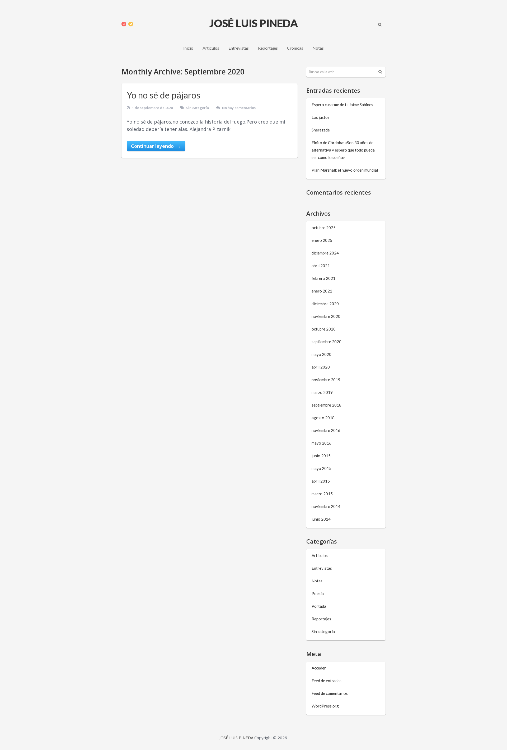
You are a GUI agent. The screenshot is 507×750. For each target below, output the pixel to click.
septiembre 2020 (326, 341)
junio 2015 (321, 455)
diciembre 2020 (325, 303)
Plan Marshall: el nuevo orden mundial (345, 170)
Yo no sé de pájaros (163, 94)
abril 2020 (321, 367)
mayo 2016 (321, 443)
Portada (319, 606)
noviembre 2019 (326, 379)
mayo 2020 (321, 354)
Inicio (188, 47)
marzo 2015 (322, 493)
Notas (318, 47)
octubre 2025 (324, 227)
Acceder (319, 668)
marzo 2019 (322, 392)
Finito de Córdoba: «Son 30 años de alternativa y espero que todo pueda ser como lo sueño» (343, 150)
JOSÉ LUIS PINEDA (253, 23)
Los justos (321, 117)
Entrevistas (238, 47)
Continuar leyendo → (156, 146)
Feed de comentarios (330, 693)
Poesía (318, 593)
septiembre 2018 (326, 405)
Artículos (211, 47)
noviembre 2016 (326, 430)
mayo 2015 (321, 468)
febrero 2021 (323, 278)
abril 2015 (321, 481)
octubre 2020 (324, 329)
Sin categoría (197, 107)
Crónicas (295, 47)
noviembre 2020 (326, 316)
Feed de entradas (326, 680)
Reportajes (268, 47)
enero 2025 (322, 240)
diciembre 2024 (325, 253)
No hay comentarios (239, 107)
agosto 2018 (323, 417)
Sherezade (321, 130)
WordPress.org (325, 706)
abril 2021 (321, 265)
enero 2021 (322, 291)
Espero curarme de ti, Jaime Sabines (342, 104)
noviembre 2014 (326, 506)
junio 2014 (321, 519)
